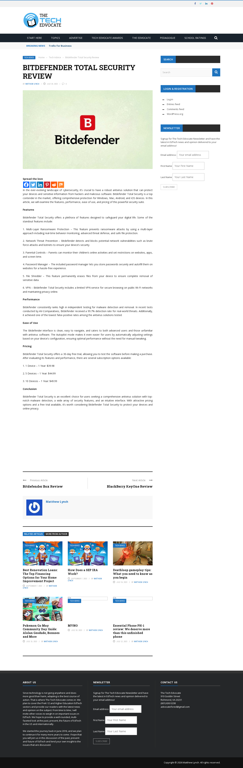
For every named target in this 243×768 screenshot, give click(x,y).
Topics (55, 38)
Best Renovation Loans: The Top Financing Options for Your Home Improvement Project (40, 575)
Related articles (33, 533)
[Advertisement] (88, 439)
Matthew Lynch (32, 84)
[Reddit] (54, 185)
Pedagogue (167, 38)
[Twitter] (33, 185)
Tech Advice (29, 57)
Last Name (166, 177)
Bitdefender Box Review (43, 486)
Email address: (169, 154)
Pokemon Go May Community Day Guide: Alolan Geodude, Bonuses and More (41, 631)
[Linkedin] (40, 185)
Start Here (34, 38)
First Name (166, 166)
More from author (56, 533)
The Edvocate (141, 38)
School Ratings (195, 38)
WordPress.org (175, 114)
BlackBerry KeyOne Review (130, 486)
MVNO (73, 625)
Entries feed (173, 104)
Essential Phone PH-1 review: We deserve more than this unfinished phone (131, 631)
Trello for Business (60, 45)
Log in (170, 99)
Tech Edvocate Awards (107, 38)
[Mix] (61, 185)
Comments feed (175, 109)
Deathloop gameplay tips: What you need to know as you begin (132, 573)
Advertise (75, 38)
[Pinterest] (47, 185)
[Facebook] (26, 185)
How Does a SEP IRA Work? (83, 572)
